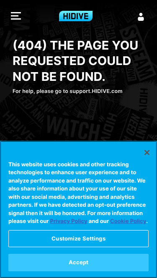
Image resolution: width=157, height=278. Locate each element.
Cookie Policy (128, 221)
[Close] (147, 152)
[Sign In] (141, 16)
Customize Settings (78, 238)
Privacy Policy (69, 221)
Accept (79, 262)
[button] (16, 17)
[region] (78, 209)
